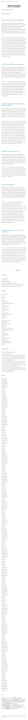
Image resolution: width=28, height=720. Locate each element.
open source (12, 133)
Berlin (24, 40)
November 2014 (5, 553)
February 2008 (4, 680)
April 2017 (3, 515)
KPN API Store (21, 45)
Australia (13, 206)
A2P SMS (22, 81)
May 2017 (3, 514)
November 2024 (5, 383)
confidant (6, 168)
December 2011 (5, 608)
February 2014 (4, 567)
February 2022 (4, 435)
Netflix (21, 254)
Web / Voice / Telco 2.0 (17, 247)
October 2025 (4, 378)
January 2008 (4, 682)
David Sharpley (23, 42)
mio (16, 46)
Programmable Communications (8, 328)
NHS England (7, 173)
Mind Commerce (12, 46)
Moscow (14, 132)
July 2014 (3, 559)
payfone (9, 91)
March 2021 (4, 452)
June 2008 (3, 674)
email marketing (5, 86)
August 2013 (4, 576)
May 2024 (3, 393)
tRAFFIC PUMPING (12, 94)
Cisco (22, 697)
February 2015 (4, 548)
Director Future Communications (15, 168)
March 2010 (4, 641)
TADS (17, 167)
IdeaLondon (17, 43)
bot (10, 124)
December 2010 (5, 627)
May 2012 (3, 600)
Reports (12, 1)
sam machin (20, 91)
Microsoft (7, 46)
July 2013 (3, 578)
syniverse (23, 701)
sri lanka (11, 216)
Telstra (9, 140)
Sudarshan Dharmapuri (19, 50)
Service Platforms (19, 201)
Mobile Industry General (6, 323)
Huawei (8, 209)
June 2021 (3, 448)
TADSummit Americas (9, 51)
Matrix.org (18, 211)
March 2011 (4, 622)
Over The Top (17, 257)
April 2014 (3, 564)
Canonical (24, 206)
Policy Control (4, 327)
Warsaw (5, 143)
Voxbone (23, 220)
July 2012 (3, 597)
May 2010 (3, 638)
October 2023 (4, 404)
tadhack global (15, 92)
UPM (10, 141)
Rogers (16, 91)
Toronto (3, 220)
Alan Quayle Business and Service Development (14, 6)
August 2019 (4, 482)
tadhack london (8, 174)
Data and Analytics (5, 309)
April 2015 (3, 545)
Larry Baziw (6, 89)
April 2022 (3, 432)
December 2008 (5, 664)
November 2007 (5, 685)
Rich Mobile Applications (6, 330)
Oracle (15, 214)
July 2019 (3, 484)
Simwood (8, 50)
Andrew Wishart (12, 39)
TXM (6, 141)
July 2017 (3, 510)
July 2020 (3, 465)
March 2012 (4, 603)
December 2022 (5, 419)
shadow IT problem (22, 48)
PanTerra (8, 48)
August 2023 (4, 407)
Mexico (10, 132)
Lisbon (6, 130)
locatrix (9, 130)
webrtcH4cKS (10, 143)
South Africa (7, 216)
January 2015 (4, 550)
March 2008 (4, 678)
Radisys (21, 700)
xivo (6, 176)
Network (3, 255)
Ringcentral (4, 701)
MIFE (6, 212)
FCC (20, 86)
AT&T (14, 698)
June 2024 (3, 391)
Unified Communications (6, 341)
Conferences (13, 167)
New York (23, 255)
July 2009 (3, 653)
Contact (17, 1)
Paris (5, 135)
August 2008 (4, 671)
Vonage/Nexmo (16, 54)
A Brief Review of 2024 (6, 281)
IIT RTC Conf (22, 43)
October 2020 (4, 460)
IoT (15, 171)
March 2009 (4, 660)
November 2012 (5, 591)
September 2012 (5, 594)
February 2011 (4, 623)
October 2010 (4, 630)
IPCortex (6, 129)
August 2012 (4, 595)
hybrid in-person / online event (17, 209)
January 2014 (4, 569)
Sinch (13, 701)
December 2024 (5, 382)
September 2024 (5, 386)
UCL (8, 141)
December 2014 (5, 551)
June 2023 (3, 410)
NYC (9, 133)
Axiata (17, 206)
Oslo (20, 133)
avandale (12, 40)
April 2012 (3, 601)
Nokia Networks (5, 133)
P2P (22, 133)
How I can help (4, 279)
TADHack (3, 51)
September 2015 (5, 537)
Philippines (21, 214)
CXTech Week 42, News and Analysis (12, 20)
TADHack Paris (15, 174)
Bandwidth (16, 40)
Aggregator (4, 249)
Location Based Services (6, 320)
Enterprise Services (5, 312)
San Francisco (11, 135)
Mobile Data (4, 322)
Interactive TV (4, 317)
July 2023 (3, 408)
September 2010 (5, 631)
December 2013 (5, 570)
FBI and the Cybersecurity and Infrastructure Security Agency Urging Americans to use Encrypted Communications (14, 365)
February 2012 (4, 605)
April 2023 (3, 413)
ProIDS (7, 135)
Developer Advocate (22, 84)
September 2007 (5, 688)
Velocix (20, 53)
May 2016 (3, 525)
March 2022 (4, 433)
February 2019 (4, 492)
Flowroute (7, 127)
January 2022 (4, 437)
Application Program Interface (12, 250)
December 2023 (5, 400)
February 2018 (4, 503)
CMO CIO (23, 250)
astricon (23, 39)
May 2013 (3, 581)
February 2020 (4, 473)
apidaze (16, 39)
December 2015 (5, 532)
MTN (21, 46)
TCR (11, 705)
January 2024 (4, 399)
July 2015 (3, 540)
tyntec (16, 220)
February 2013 (4, 586)
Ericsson (16, 208)
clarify (11, 125)
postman (13, 91)
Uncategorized (4, 339)
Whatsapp (13, 708)
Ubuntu (19, 220)
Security (3, 331)
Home (3, 1)
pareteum (12, 48)
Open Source (4, 325)
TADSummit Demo (17, 217)
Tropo (18, 140)
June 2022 (3, 429)
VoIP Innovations (9, 54)
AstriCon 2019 (7, 83)
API (18, 121)
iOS (13, 171)
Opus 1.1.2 (12, 173)
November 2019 (5, 477)
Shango (3, 216)
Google (13, 252)
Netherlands (20, 132)
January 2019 (4, 493)
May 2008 (3, 675)
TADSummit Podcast (6, 338)
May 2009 (3, 656)
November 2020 (5, 459)
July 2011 (3, 616)
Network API (7, 255)
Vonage (20, 94)
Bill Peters (3, 297)
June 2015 (3, 542)
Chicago (3, 42)
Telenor (21, 260)
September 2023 (5, 405)
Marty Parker (14, 89)
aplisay (20, 39)
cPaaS (4, 699)
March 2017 (4, 517)
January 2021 (4, 455)
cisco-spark (7, 125)
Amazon (7, 249)
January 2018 (4, 504)
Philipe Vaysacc (23, 173)
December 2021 (5, 438)
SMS (16, 701)
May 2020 (3, 468)
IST (15, 129)
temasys (12, 140)
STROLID (19, 701)
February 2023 (4, 416)
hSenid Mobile (12, 43)
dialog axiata (11, 208)
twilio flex (17, 53)
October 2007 (4, 686)
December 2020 (5, 457)
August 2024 (4, 388)
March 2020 (4, 471)
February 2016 (4, 529)
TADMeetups (19, 216)
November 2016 (5, 521)
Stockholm (21, 136)
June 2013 (3, 580)
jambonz (9, 700)
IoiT (11, 171)
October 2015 (4, 536)
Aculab (9, 205)
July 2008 (3, 672)
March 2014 (4, 565)
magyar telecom (21, 130)
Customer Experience (6, 306)
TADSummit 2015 (10, 217)
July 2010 (3, 634)
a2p (24, 121)
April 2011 (3, 620)
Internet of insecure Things (16, 170)
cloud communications (9, 42)
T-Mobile (3, 703)
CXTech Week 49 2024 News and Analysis (9, 283)
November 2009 (5, 647)
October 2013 (4, 573)
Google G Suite (11, 88)
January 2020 (4, 474)
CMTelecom (14, 125)
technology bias (14, 258)
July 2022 (3, 427)
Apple (4, 250)
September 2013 (5, 575)
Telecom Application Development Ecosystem (10, 219)
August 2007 (4, 689)
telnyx (22, 51)
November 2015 (5, 534)
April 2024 (3, 394)
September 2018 (5, 496)
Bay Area (20, 206)
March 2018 (4, 501)
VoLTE (19, 174)
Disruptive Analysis (5, 43)
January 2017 (4, 520)
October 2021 (4, 441)
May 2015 (3, 543)
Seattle (16, 135)
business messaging (16, 83)
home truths (17, 252)
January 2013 (4, 587)
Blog (6, 1)
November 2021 (5, 440)
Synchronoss (4, 138)
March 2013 (4, 584)
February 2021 (4, 454)
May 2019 (3, 487)
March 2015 (4, 547)
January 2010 (4, 644)
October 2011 (4, 611)
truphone (10, 220)
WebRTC (20, 167)
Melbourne (6, 132)
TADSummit (19, 138)
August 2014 (4, 558)
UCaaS (14, 707)
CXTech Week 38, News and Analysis (12, 64)
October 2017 (4, 507)
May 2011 (3, 619)
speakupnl (13, 50)
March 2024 (4, 396)
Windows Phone (10, 261)
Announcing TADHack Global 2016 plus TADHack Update (13, 104)
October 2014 (4, 554)
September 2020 (5, 462)
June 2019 (3, 485)
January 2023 (4, 418)
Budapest (17, 124)
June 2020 (3, 466)
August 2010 (4, 633)
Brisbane (13, 124)
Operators (13, 257)
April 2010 (3, 639)
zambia (14, 143)
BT (16, 698)
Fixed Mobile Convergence (7, 314)
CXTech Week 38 (14, 84)
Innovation (4, 316)
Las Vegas (15, 254)
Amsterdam (16, 205)
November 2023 (5, 402)
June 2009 (3, 655)
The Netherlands (9, 53)
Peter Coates (17, 173)
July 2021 (3, 446)
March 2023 (4, 415)
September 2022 (5, 424)
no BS (5, 48)
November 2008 (5, 666)
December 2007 (5, 683)
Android (16, 249)
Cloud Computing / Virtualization (8, 303)
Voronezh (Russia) (19, 141)
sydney (24, 136)
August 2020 (4, 463)
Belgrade (20, 40)
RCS (24, 700)
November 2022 (5, 421)
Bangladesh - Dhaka (19, 122)
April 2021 (3, 451)
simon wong (4, 50)
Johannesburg (15, 45)
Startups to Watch (5, 203)
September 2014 (5, 556)
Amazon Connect (5, 39)
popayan (16, 48)
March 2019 (4, 490)
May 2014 (3, 562)
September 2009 (5, 650)
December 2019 (5, 476)
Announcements (14, 121)
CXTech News (13, 37)
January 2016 (4, 531)
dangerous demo (20, 125)
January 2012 (4, 606)
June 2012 (3, 598)
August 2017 (4, 509)
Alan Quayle (8, 716)
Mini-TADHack (10, 212)
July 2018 (3, 498)
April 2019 (3, 488)
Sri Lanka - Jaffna (7, 136)
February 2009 (4, 661)
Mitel (19, 46)
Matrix (3, 132)
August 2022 (4, 426)
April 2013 (3, 583)
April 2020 (3, 470)
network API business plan (16, 255)
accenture (23, 37)
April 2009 (3, 658)
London (3, 46)
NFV (24, 132)
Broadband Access (5, 301)
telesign (19, 51)
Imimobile (7, 45)
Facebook (12, 699)
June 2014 (3, 561)
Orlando (17, 133)
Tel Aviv (22, 217)
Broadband (4, 300)
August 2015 (4, 539)
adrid (12, 205)
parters (22, 257)
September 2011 (5, 612)
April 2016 (3, 526)
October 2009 (4, 649)
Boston (7, 124)
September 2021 (5, 443)
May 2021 (3, 449)
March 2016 (4, 528)
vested (5, 261)
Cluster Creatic (17, 42)
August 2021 (4, 444)
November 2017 (5, 506)
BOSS (3, 298)
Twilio (14, 53)
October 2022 (4, 422)
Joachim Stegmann (19, 171)
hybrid (16, 88)
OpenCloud (11, 214)
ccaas (22, 83)
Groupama (8, 170)
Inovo (11, 45)
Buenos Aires (21, 124)
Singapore (20, 135)
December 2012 (5, 589)
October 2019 (4, 479)
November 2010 (5, 628)
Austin (14, 122)
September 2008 (5, 669)
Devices (3, 311)
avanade (8, 40)
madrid (16, 130)
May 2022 (3, 430)
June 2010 (3, 636)
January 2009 (4, 663)
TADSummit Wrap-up (8, 184)
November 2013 (5, 572)
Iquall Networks (11, 129)
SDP (7, 701)
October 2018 (4, 495)
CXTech (9, 84)
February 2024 (4, 397)
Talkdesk (16, 51)
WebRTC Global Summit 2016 (10, 151)
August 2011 (4, 614)
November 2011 (5, 609)
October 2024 (4, 385)
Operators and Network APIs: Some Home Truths (12, 231)
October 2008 (4, 667)
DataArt (3, 127)
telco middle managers (14, 260)
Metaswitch (22, 211)
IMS (5, 700)
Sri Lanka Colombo (14, 136)
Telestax (6, 140)
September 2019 (5, 481)
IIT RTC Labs (17, 127)
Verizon (19, 707)
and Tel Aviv (12, 249)
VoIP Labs (14, 141)
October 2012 (4, 592)
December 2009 (5, 645)
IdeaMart (3, 211)
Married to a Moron (5, 278)
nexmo (7, 214)
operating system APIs (6, 257)
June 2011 (3, 617)
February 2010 (4, 642)
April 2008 (3, 677)
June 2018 (3, 499)
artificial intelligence (5, 122)
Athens (11, 122)
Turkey (13, 220)
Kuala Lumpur (19, 129)
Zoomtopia (24, 54)
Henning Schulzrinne (22, 208)
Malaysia (13, 211)
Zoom (20, 54)
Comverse (7, 208)
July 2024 (3, 389)
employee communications (13, 86)
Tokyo (16, 140)
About (9, 1)
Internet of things (7, 171)
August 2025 (4, 380)
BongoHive (4, 124)
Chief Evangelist (5, 84)
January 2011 (4, 625)
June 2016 (3, 523)
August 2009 (4, 652)
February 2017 (4, 518)
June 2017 (3, 512)
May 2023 (3, 411)
